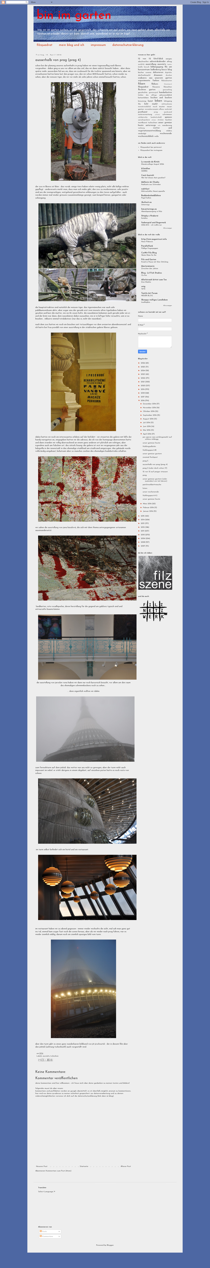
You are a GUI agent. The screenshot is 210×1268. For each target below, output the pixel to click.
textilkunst (142, 123)
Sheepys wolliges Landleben (154, 300)
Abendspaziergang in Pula (151, 211)
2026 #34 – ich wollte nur (151, 225)
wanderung (167, 125)
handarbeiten (165, 92)
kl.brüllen (145, 169)
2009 (143, 538)
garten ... (154, 89)
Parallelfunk (147, 246)
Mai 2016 (147, 430)
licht (146, 104)
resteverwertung (145, 114)
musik (155, 107)
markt (155, 104)
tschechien (54, 1056)
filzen (141, 83)
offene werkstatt (165, 109)
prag (156, 112)
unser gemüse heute (151, 443)
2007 (143, 546)
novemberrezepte (151, 109)
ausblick (141, 64)
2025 (143, 367)
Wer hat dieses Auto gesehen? (153, 178)
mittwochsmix (167, 104)
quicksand (168, 112)
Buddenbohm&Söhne (151, 196)
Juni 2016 (147, 426)
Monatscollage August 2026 (152, 164)
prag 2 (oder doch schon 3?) (155, 468)
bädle (140, 67)
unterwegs (151, 125)
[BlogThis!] (42, 1059)
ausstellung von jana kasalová (62, 527)
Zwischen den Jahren (149, 268)
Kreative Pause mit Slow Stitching (154, 262)
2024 (143, 371)
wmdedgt (142, 134)
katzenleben (143, 98)
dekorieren (158, 72)
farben (156, 80)
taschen (168, 120)
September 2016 (150, 415)
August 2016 (148, 419)
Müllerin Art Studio (150, 182)
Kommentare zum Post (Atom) (58, 1171)
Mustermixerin (148, 266)
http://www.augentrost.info (154, 239)
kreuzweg (142, 101)
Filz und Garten (148, 260)
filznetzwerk (168, 84)
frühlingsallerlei (149, 446)
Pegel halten (146, 198)
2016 (143, 401)
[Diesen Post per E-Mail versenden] (39, 1059)
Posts (44, 1231)
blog (170, 69)
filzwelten (168, 87)
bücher (141, 72)
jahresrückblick (165, 95)
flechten (142, 89)
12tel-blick (158, 59)
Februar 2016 (148, 507)
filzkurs (154, 84)
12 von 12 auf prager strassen (155, 472)
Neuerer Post (41, 1166)
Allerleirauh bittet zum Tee (154, 280)
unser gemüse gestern (152, 454)
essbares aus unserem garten (155, 78)
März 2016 (147, 504)
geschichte (142, 92)
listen (145, 488)
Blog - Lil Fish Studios (151, 273)
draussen (158, 75)
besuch (146, 67)
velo (159, 125)
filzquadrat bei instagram (151, 150)
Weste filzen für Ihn (148, 255)
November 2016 (150, 408)
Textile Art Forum (149, 293)
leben (158, 100)
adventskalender (158, 61)
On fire (144, 275)
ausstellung (74, 327)
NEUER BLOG (147, 296)
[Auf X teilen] (45, 1059)
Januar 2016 (148, 511)
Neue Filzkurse (147, 242)
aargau (169, 59)
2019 (143, 389)
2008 (143, 542)
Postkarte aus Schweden (151, 184)
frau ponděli (53, 327)
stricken (161, 120)
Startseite (84, 1166)
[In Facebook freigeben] (48, 1059)
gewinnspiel (153, 92)
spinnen (168, 117)
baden (169, 64)
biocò (164, 69)
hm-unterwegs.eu (149, 209)
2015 (143, 516)
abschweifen (143, 61)
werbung (141, 128)
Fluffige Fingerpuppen (149, 248)
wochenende (166, 133)
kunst (150, 101)
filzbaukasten (166, 81)
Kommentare (47, 1236)
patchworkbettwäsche (152, 485)
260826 (144, 171)
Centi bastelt (147, 175)
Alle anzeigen (167, 228)
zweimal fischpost (150, 457)
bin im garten (74, 16)
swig (143, 286)
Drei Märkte (146, 282)
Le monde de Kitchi (150, 162)
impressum (98, 45)
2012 (143, 527)
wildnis (169, 131)
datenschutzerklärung (127, 45)
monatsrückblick (144, 107)
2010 (143, 535)
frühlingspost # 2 (150, 495)
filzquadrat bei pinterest (151, 147)
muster (162, 107)
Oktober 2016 (149, 411)
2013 (143, 523)
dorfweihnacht (144, 75)
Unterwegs (145, 205)
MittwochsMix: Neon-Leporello (153, 191)
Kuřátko (144, 218)
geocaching (167, 90)
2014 (143, 520)
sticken (153, 120)
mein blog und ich (71, 45)
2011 (143, 531)
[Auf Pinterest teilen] (51, 1059)
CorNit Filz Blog (149, 253)
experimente (144, 80)
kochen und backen (161, 97)
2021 (143, 382)
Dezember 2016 (150, 404)
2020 (143, 386)
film (122, 1044)
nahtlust (145, 189)
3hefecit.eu (146, 202)
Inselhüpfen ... (146, 302)
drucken (169, 75)
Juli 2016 (147, 423)
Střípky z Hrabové (149, 216)
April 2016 (147, 434)
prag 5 (145, 461)
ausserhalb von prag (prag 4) (155, 464)
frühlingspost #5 (150, 450)
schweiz (157, 114)
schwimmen (167, 114)
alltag (169, 61)
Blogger (110, 1245)
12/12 (143, 289)
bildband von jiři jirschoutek (92, 1044)
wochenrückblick (146, 136)
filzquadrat (44, 45)
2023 (143, 374)
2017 (143, 397)
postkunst (142, 112)
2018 (143, 393)
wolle (156, 136)
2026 (143, 363)
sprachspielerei (144, 120)
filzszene (156, 87)
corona (148, 72)
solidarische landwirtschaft (150, 117)
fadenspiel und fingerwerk (153, 223)
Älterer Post (126, 1166)
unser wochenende (151, 492)
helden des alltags (147, 95)
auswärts (46, 1056)
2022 (143, 378)
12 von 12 (144, 59)
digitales (168, 72)
